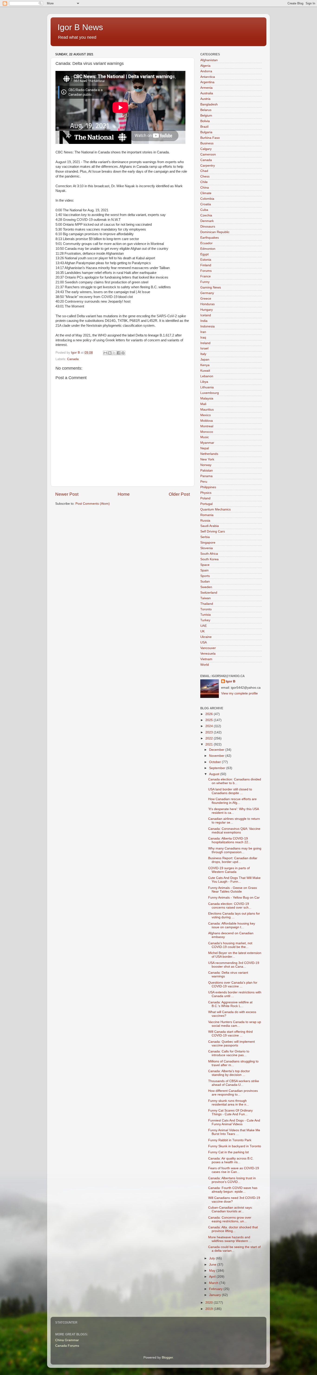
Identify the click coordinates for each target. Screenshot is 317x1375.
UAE (203, 625)
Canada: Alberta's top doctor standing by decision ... (229, 1073)
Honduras (207, 304)
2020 (209, 1302)
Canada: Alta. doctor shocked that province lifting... (233, 1229)
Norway (205, 465)
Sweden (206, 587)
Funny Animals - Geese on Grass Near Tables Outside (232, 889)
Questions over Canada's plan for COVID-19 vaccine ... (232, 984)
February (216, 1289)
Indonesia (207, 326)
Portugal (206, 504)
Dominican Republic (215, 232)
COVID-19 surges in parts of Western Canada (229, 870)
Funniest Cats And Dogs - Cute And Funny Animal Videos (234, 1122)
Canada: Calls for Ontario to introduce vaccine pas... (228, 1053)
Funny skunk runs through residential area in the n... (228, 1102)
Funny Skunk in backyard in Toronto (234, 1146)
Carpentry (207, 165)
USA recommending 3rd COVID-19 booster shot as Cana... (233, 964)
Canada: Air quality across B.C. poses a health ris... (231, 1160)
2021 (209, 744)
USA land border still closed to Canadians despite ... (230, 791)
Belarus (205, 110)
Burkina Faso (210, 137)
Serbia (205, 537)
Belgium (206, 115)
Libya (204, 381)
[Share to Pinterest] (123, 353)
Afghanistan (209, 60)
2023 (209, 732)
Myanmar (207, 442)
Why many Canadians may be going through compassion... (234, 850)
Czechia (206, 215)
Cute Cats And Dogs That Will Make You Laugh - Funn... (234, 879)
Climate (205, 193)
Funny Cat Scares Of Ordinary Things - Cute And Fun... (230, 1112)
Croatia (205, 204)
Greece (205, 298)
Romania (206, 515)
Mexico (205, 415)
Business (206, 143)
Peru (203, 481)
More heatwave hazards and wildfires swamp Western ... (230, 1239)
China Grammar (67, 1340)
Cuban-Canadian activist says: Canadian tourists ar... (230, 1209)
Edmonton (207, 248)
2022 (209, 738)
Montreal (206, 426)
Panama (206, 476)
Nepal (204, 448)
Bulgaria (206, 132)
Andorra (206, 71)
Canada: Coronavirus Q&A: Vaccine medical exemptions (234, 830)
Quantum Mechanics (215, 509)
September (217, 768)
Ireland (205, 343)
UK (202, 631)
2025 (209, 720)
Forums (206, 270)
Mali (203, 404)
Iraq (203, 337)
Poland (205, 498)
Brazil (204, 126)
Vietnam (206, 659)
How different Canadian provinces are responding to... (233, 1092)
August (214, 774)
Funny (205, 282)
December (217, 749)
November (217, 755)
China (204, 187)
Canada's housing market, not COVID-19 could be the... (230, 945)
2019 (209, 1309)
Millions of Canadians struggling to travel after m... (233, 1063)
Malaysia (206, 398)
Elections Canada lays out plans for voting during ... (234, 915)
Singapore (207, 542)
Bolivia (205, 121)
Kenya (205, 365)
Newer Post (66, 494)
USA (203, 642)
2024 (209, 726)
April (213, 1276)
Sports (205, 576)
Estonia (205, 259)
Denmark (207, 221)
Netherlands (209, 454)
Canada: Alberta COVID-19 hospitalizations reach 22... (229, 840)
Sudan (205, 581)
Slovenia (206, 548)
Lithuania (207, 387)
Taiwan (205, 598)
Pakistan (206, 470)
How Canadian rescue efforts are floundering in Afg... (232, 801)
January (215, 1295)
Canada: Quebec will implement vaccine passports (231, 1043)
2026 (209, 714)
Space (205, 565)
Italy (203, 354)
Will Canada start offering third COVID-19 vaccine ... (230, 1033)
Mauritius (207, 409)
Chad (204, 171)
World (204, 664)
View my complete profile (239, 693)
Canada (73, 359)
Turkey (205, 620)
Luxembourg (209, 393)
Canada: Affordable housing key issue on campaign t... (231, 925)
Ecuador (206, 243)
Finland (205, 265)
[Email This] (105, 353)
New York (207, 459)
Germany (207, 293)
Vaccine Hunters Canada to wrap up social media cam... (234, 1023)
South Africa (209, 553)
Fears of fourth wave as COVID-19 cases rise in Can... (233, 1170)
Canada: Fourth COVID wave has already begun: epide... (232, 1189)
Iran (203, 332)
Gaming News (210, 287)
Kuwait (205, 370)
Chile (204, 182)
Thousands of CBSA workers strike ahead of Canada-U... (233, 1083)
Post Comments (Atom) (92, 503)
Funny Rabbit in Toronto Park (229, 1140)
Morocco (206, 432)
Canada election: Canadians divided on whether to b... (234, 781)
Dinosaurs (207, 226)
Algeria (205, 65)
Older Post (179, 494)
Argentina (207, 82)
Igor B (230, 681)
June (213, 1264)
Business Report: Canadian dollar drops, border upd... (232, 860)
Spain (204, 570)
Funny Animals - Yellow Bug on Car (234, 897)
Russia (205, 520)
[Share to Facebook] (118, 353)
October (215, 762)
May (212, 1270)
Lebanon (206, 376)
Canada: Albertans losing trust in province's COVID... (232, 1180)
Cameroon (208, 154)
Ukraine (206, 637)
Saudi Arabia (209, 526)
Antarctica (207, 77)
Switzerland (208, 592)
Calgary (206, 149)
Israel (204, 348)
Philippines (208, 487)
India (203, 321)
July (212, 1258)
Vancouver (208, 648)
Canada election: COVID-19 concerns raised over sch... (229, 905)
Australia (206, 93)
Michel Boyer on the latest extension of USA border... (234, 954)
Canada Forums (67, 1345)
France (205, 276)
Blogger (167, 1357)
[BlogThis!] (109, 353)
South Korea (209, 559)
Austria (205, 99)
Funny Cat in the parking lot (228, 1152)
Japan (204, 359)
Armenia (206, 87)
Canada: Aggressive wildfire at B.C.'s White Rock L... (230, 1004)
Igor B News (80, 27)
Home (124, 494)
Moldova (206, 420)
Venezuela (208, 653)
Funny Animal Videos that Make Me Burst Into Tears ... (234, 1132)
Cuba (204, 210)
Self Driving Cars (212, 531)
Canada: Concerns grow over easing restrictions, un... (229, 1219)
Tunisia (205, 614)
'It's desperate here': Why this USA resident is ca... (233, 810)
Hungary (206, 309)
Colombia (207, 198)
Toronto (206, 609)
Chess (205, 176)
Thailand (206, 603)
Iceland (205, 315)
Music (204, 437)
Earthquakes (209, 237)
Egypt (204, 254)
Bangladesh (209, 104)
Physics (205, 492)
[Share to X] (114, 353)
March (214, 1283)
